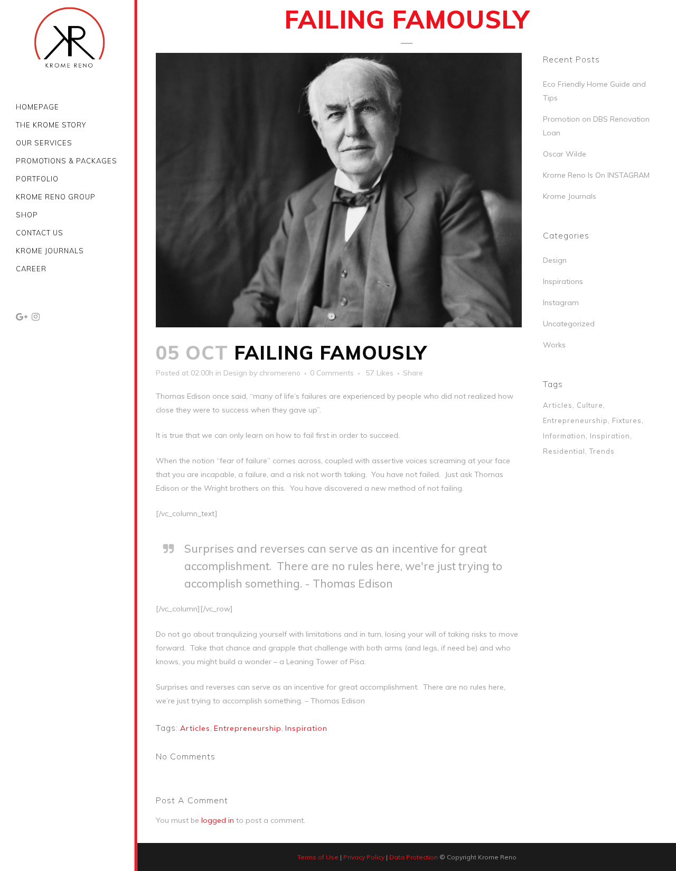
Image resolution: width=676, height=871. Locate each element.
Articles (195, 728)
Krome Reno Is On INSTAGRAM (596, 175)
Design (235, 373)
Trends (602, 451)
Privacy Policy (363, 857)
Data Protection (413, 857)
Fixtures (627, 420)
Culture (590, 405)
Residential (564, 451)
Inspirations (563, 281)
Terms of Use (318, 857)
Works (554, 345)
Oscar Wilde (564, 154)
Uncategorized (569, 323)
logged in (217, 820)
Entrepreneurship (247, 728)
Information (564, 436)
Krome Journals (569, 196)
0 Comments (332, 373)
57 (379, 373)
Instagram (561, 302)
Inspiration (306, 728)
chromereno (280, 373)
